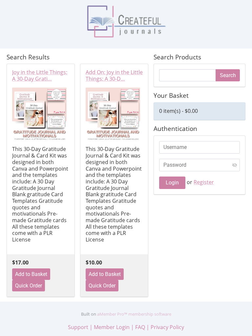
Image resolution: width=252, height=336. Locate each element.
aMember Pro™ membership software (134, 314)
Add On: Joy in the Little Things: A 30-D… (114, 75)
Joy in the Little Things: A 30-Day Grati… (39, 75)
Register (204, 182)
